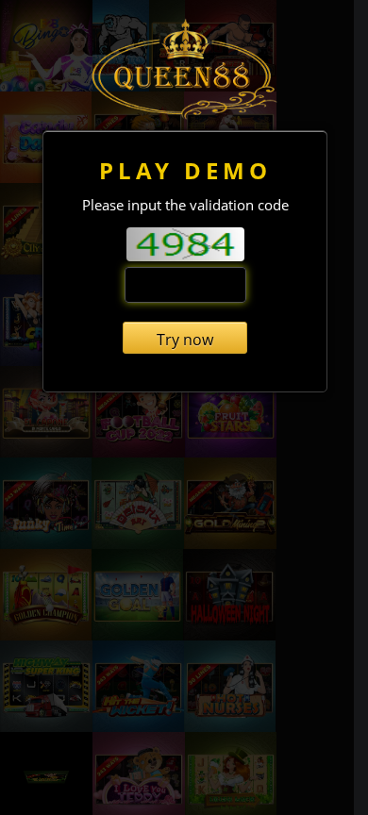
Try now (185, 339)
